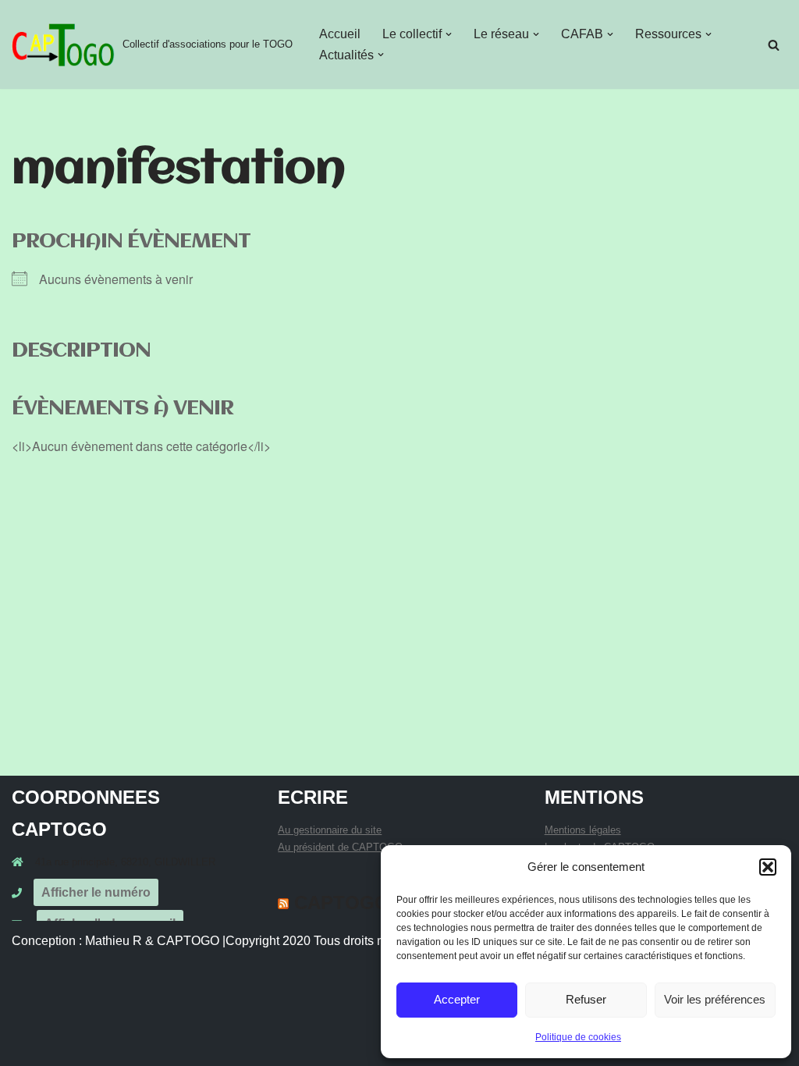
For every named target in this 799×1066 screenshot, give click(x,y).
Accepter (457, 999)
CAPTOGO (341, 902)
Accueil (339, 34)
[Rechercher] (773, 45)
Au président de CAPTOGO (340, 847)
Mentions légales (583, 830)
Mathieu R (113, 940)
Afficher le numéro (96, 892)
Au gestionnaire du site (330, 830)
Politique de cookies (578, 1037)
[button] (768, 867)
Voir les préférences (714, 999)
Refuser (586, 999)
